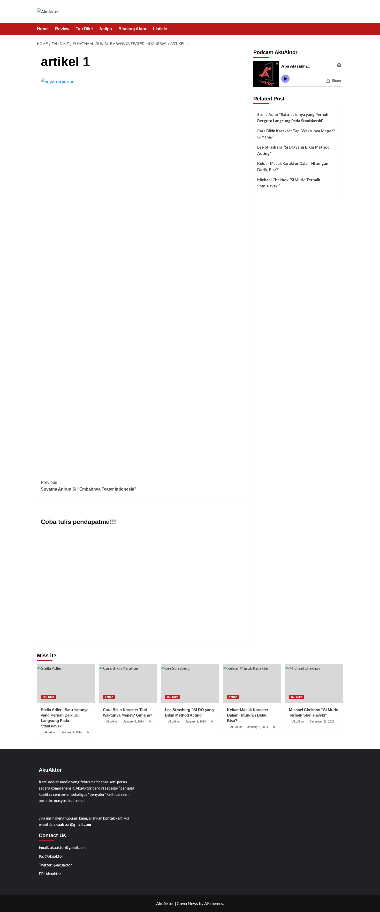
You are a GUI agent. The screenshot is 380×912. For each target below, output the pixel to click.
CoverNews (187, 903)
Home (43, 29)
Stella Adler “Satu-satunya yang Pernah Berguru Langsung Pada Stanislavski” (292, 117)
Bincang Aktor (132, 29)
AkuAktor (50, 732)
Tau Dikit (84, 29)
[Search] (340, 29)
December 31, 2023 (321, 721)
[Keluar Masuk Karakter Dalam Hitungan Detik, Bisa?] (252, 683)
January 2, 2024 (257, 726)
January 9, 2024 (71, 732)
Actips (105, 29)
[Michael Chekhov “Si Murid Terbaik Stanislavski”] (314, 683)
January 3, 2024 (195, 721)
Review (62, 29)
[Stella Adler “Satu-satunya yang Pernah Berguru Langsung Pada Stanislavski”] (66, 683)
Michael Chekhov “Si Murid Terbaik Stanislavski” (288, 182)
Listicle (160, 29)
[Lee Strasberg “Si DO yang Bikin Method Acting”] (190, 683)
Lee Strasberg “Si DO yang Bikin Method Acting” (293, 150)
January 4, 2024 (133, 721)
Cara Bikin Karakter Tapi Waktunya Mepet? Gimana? (296, 133)
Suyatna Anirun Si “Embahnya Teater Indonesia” (88, 485)
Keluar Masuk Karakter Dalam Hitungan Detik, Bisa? (292, 166)
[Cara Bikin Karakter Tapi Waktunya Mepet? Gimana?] (128, 683)
